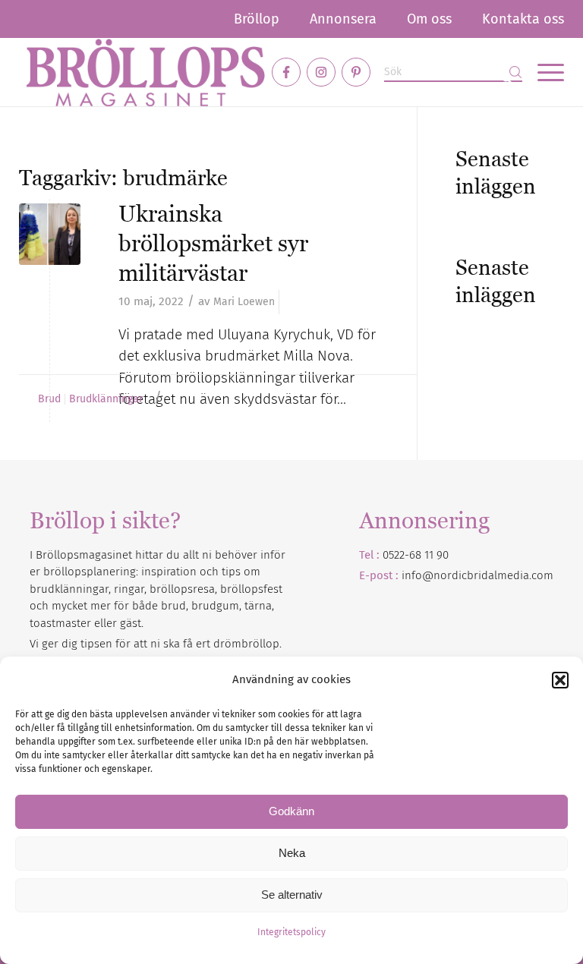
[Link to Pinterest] (356, 72)
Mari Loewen (244, 301)
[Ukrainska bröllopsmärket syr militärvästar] (49, 234)
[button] (560, 680)
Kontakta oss (523, 19)
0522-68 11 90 (416, 555)
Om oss (429, 19)
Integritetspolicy (291, 932)
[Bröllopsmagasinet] (145, 72)
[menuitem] (257, 19)
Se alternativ (292, 894)
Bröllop (256, 19)
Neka (292, 852)
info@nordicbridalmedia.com (477, 575)
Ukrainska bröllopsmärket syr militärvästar (213, 243)
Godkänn (291, 811)
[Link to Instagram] (321, 72)
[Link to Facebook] (286, 72)
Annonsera (343, 19)
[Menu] (543, 72)
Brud (49, 399)
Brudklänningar (106, 399)
